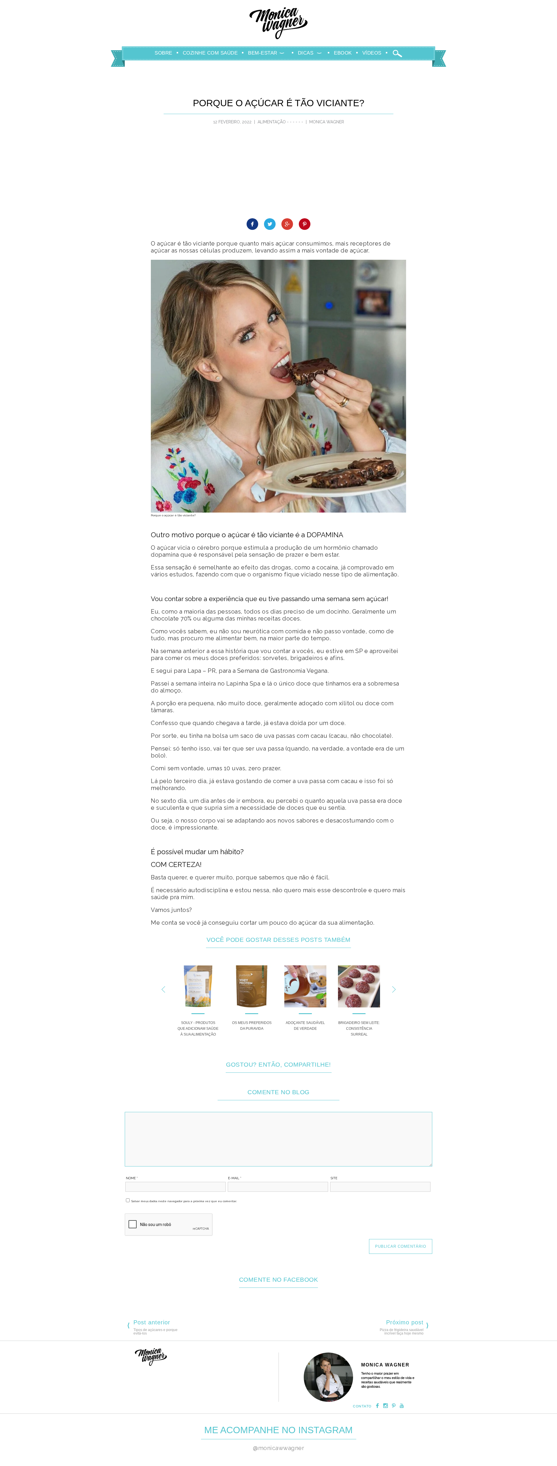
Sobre (163, 53)
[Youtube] (401, 1406)
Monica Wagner (278, 23)
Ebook (343, 53)
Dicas (306, 53)
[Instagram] (385, 1406)
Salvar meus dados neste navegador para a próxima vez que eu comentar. (184, 1201)
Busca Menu (397, 53)
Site (333, 1178)
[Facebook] (377, 1406)
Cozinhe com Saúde (210, 53)
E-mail (234, 1178)
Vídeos (371, 53)
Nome (132, 1178)
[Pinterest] (393, 1406)
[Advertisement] (278, 174)
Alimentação (272, 122)
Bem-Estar (262, 53)
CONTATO (362, 1406)
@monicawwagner (278, 1448)
